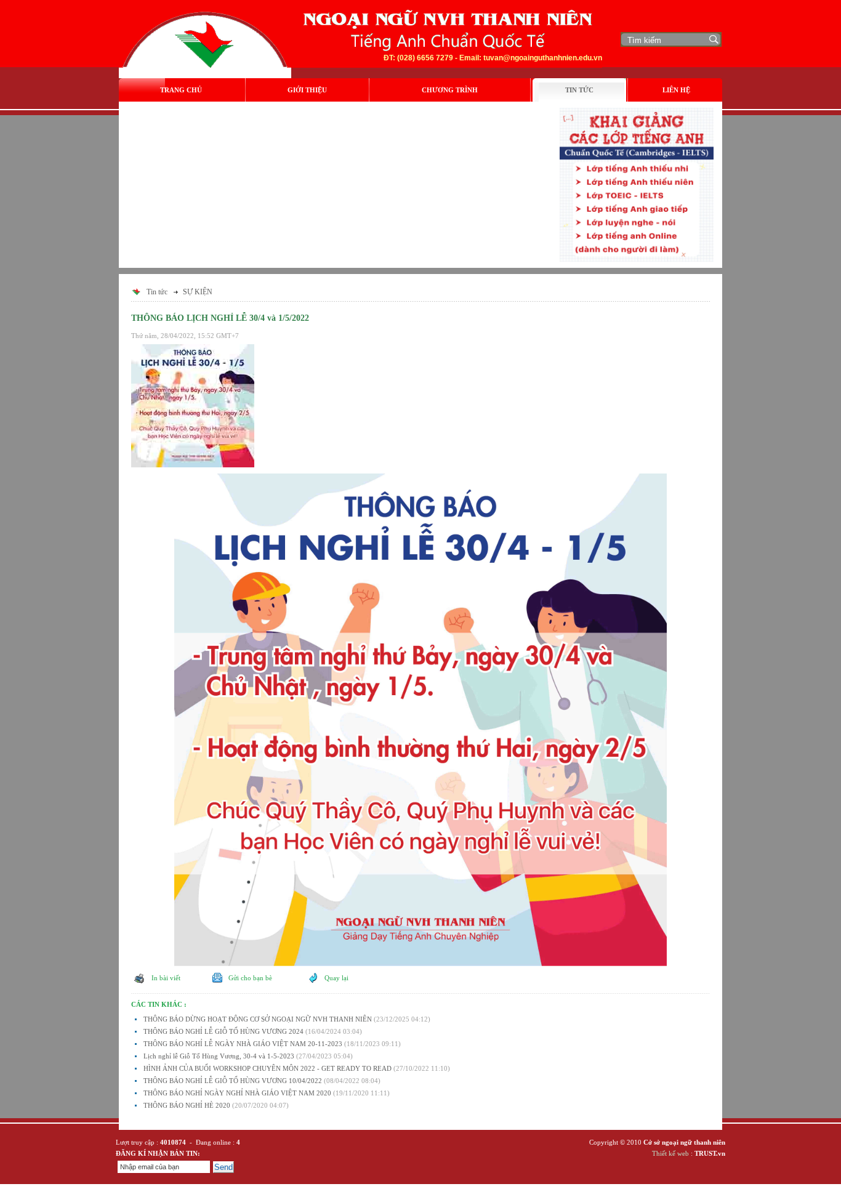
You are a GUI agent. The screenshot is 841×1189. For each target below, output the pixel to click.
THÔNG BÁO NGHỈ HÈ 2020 (186, 1105)
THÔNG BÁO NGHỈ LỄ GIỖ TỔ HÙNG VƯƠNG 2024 (223, 1031)
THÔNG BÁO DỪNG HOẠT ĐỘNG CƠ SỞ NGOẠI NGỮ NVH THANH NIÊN (257, 1019)
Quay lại (336, 977)
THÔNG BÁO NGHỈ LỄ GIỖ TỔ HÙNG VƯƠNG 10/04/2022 (232, 1080)
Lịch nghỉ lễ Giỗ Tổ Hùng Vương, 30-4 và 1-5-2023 (218, 1056)
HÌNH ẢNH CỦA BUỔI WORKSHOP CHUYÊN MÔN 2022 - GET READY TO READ (267, 1068)
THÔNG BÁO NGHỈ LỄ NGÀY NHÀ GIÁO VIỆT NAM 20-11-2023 (242, 1043)
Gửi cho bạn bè (249, 977)
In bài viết (165, 977)
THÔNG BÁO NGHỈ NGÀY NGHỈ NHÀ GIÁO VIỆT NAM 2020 (237, 1093)
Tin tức (157, 292)
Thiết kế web (670, 1153)
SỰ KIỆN (197, 292)
